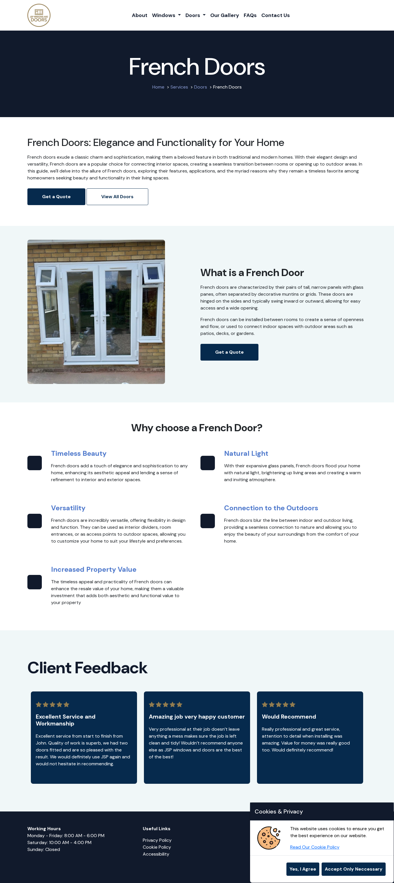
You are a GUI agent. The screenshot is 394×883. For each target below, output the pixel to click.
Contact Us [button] (275, 15)
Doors (200, 87)
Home (158, 87)
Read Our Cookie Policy (314, 847)
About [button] (139, 15)
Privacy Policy (157, 840)
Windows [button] (164, 15)
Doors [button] (193, 15)
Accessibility (156, 854)
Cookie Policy (157, 847)
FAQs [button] (250, 15)
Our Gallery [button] (224, 15)
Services (179, 87)
